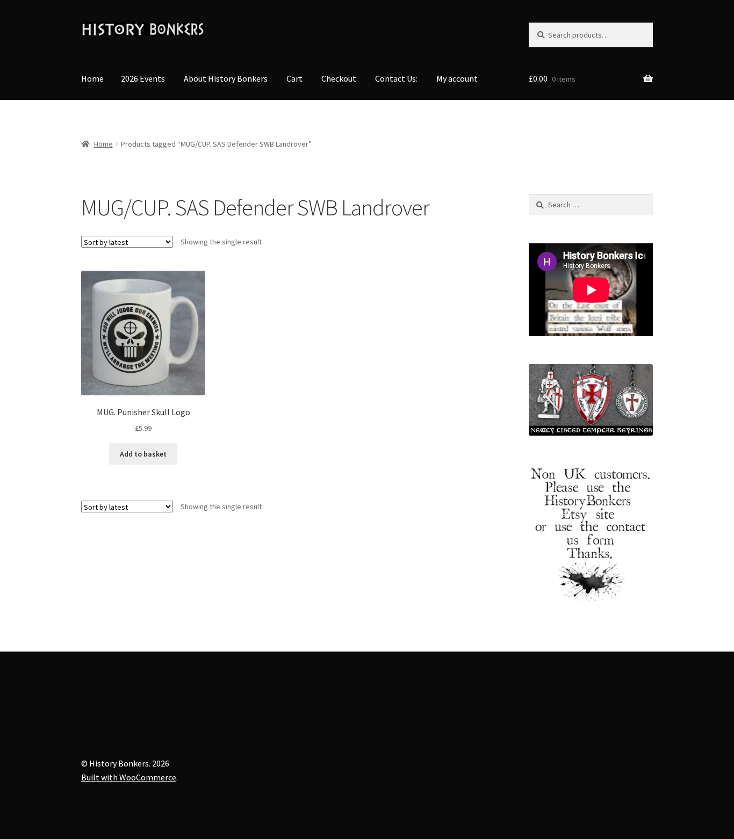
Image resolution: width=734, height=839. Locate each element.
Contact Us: (396, 78)
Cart (294, 78)
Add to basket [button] (143, 454)
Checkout (338, 78)
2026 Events (143, 78)
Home (92, 78)
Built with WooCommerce (128, 777)
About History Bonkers (226, 78)
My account (457, 78)
